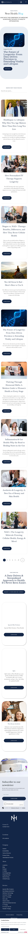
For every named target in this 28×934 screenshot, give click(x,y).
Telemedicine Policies (8, 857)
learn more (7, 147)
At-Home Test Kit (7, 906)
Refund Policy (6, 876)
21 (18, 560)
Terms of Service (7, 853)
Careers (4, 848)
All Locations (6, 838)
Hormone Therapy (7, 895)
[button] (21, 2)
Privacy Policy (6, 855)
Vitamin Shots (6, 900)
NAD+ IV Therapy (7, 897)
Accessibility (6, 850)
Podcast (5, 869)
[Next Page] (22, 560)
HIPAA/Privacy (6, 878)
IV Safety (5, 871)
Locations (5, 865)
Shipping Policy (6, 875)
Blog (4, 867)
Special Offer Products (8, 889)
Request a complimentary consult (14, 591)
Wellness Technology (8, 893)
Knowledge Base (7, 873)
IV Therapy (5, 904)
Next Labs (5, 899)
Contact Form (6, 826)
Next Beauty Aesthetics (8, 891)
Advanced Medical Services (9, 902)
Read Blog (8, 68)
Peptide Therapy (7, 908)
